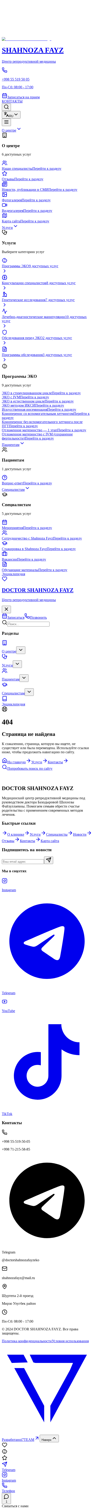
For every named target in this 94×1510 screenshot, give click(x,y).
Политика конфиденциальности (27, 1341)
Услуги (36, 762)
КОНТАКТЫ (12, 101)
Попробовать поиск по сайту (29, 768)
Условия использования (70, 1341)
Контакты (55, 762)
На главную (16, 762)
